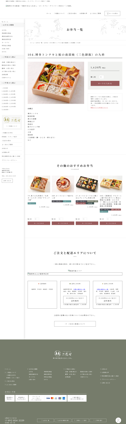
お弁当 (4, 30)
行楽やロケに (6, 77)
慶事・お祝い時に (8, 68)
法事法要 (5, 74)
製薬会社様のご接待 (9, 65)
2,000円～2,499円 (9, 97)
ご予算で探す (98, 420)
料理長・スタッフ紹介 (9, 137)
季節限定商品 (6, 33)
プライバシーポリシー (9, 160)
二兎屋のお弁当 (7, 133)
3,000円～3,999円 (9, 103)
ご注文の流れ (72, 13)
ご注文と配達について (76, 324)
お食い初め (6, 49)
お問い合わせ (7, 180)
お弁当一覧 (46, 420)
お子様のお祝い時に (9, 71)
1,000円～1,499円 (8, 91)
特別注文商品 (6, 45)
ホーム (48, 13)
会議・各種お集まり (9, 62)
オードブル (6, 42)
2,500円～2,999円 (9, 100)
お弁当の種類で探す (63, 420)
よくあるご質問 (95, 13)
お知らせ (5, 148)
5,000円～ (6, 110)
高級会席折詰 (6, 39)
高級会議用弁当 (7, 36)
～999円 (5, 88)
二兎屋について (59, 13)
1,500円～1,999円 (8, 94)
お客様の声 (83, 13)
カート (118, 421)
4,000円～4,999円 (9, 106)
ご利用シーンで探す (81, 420)
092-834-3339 (11, 176)
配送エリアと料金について (99, 107)
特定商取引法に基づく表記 (11, 156)
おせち (4, 52)
